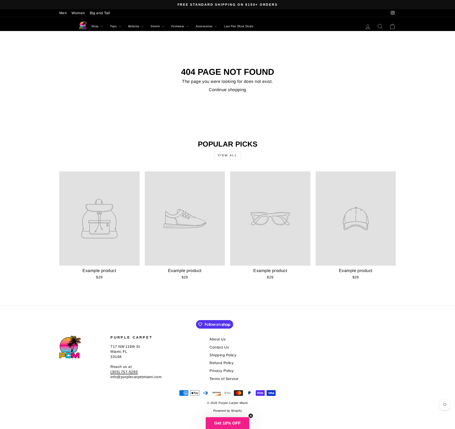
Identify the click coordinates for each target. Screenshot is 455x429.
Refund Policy (221, 363)
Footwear (178, 26)
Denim (156, 26)
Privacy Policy (221, 371)
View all (227, 155)
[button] (227, 423)
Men (63, 13)
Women (78, 13)
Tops (113, 26)
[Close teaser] (250, 415)
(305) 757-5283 (124, 372)
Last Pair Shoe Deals (238, 26)
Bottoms (134, 26)
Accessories (204, 26)
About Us (217, 339)
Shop (95, 26)
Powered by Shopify (227, 410)
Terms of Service (223, 379)
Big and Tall (100, 13)
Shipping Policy (222, 355)
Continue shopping (227, 89)
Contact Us (219, 347)
